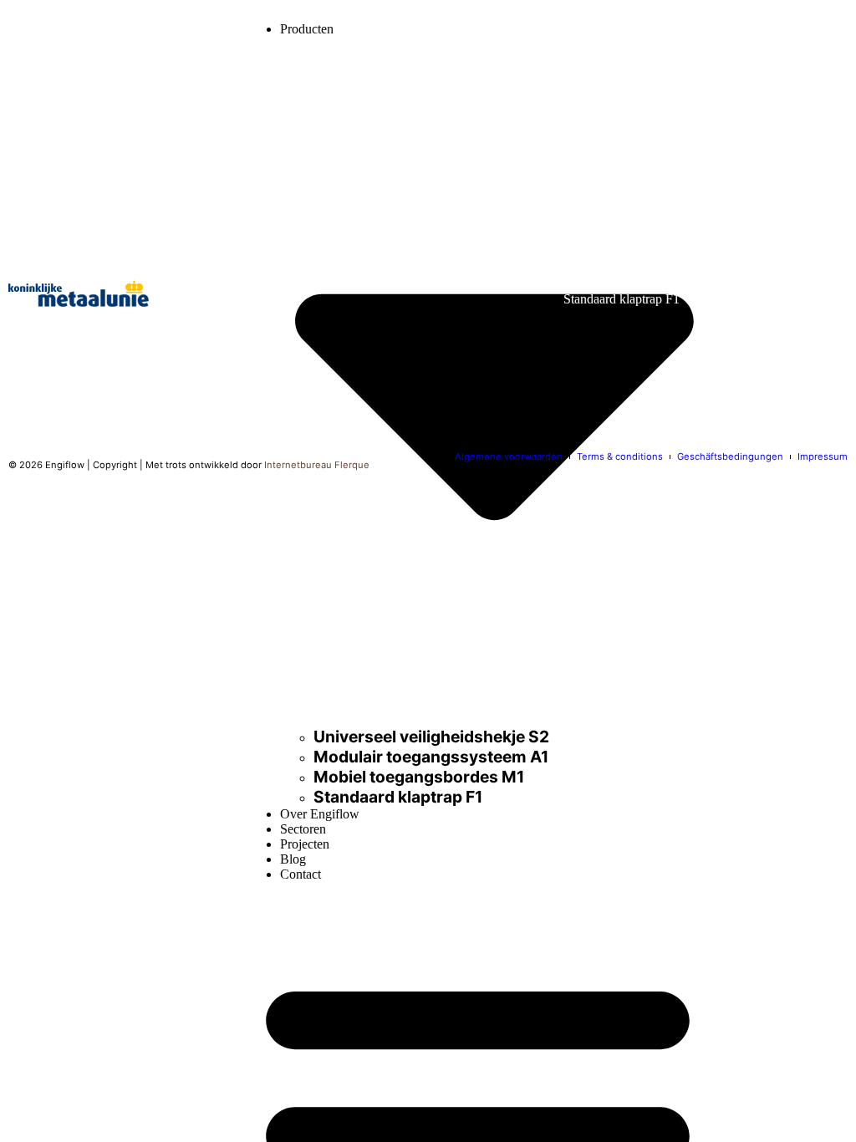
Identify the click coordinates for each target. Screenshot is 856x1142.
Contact (300, 874)
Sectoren (303, 829)
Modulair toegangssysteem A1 (430, 757)
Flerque (351, 465)
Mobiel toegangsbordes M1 (418, 777)
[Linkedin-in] (25, 349)
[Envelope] (76, 349)
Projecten (304, 844)
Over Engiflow (319, 814)
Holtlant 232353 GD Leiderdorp (778, 160)
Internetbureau (298, 465)
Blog (293, 859)
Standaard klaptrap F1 (397, 797)
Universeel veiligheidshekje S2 (431, 736)
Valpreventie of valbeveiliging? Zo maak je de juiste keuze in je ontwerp (369, 214)
